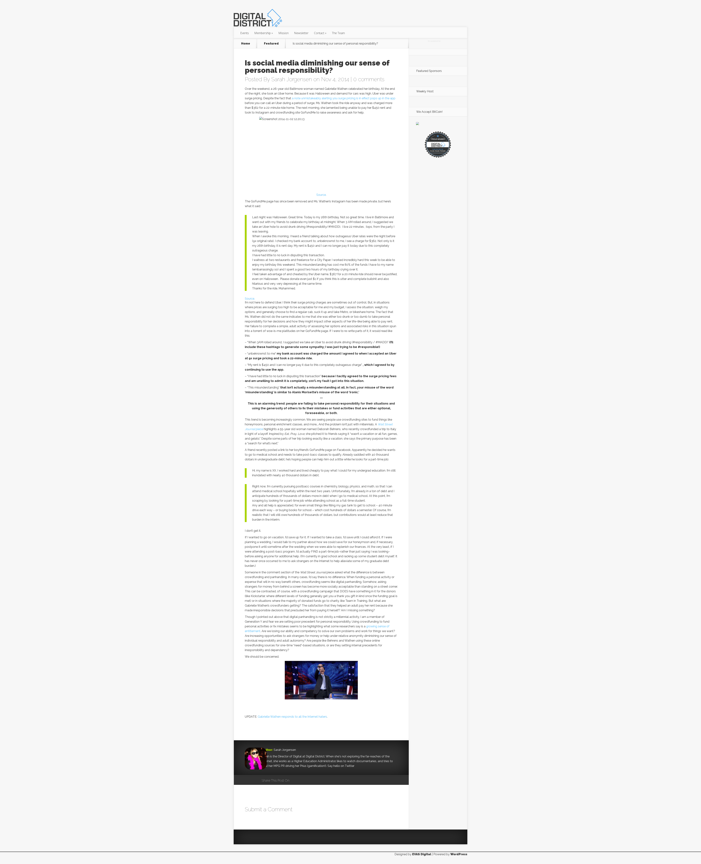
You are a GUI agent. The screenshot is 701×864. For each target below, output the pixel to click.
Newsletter (301, 33)
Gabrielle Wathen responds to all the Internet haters (292, 716)
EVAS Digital (421, 854)
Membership (263, 33)
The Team (338, 33)
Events (244, 33)
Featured (271, 43)
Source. (321, 195)
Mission (283, 33)
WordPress (458, 854)
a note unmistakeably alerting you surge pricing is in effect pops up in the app (343, 98)
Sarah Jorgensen (291, 79)
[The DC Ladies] (438, 157)
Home (245, 43)
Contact (320, 33)
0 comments (368, 79)
